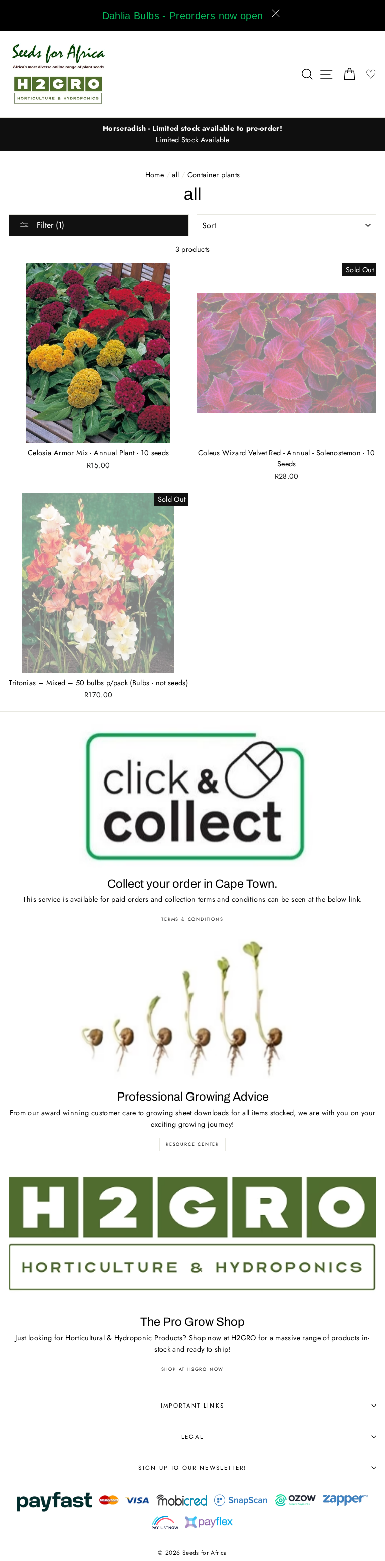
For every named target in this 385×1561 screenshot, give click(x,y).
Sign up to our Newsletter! (192, 1468)
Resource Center (192, 1144)
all (175, 175)
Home (154, 175)
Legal (192, 1437)
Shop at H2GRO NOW (192, 1369)
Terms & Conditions (192, 919)
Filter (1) (49, 225)
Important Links (193, 1405)
